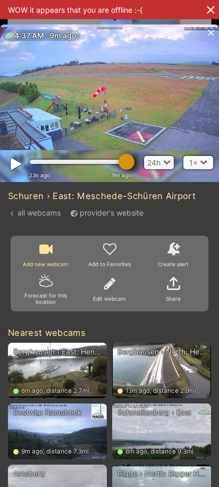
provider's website (112, 212)
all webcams (39, 212)
